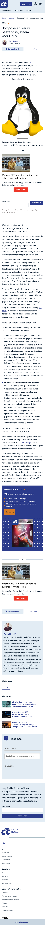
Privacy (4, 903)
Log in (5, 44)
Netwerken (6, 880)
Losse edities (6, 860)
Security (5, 876)
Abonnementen (7, 856)
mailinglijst (26, 442)
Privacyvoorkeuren (9, 910)
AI (2, 873)
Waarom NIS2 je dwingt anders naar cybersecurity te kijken (20, 177)
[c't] (4, 4)
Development (6, 883)
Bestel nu (10, 512)
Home (4, 18)
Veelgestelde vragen (9, 896)
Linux (4, 23)
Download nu (20, 189)
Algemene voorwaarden (10, 900)
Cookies (5, 907)
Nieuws (11, 18)
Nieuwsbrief (6, 863)
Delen (35, 49)
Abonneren (26, 4)
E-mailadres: (6, 201)
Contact (5, 892)
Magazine (5, 853)
